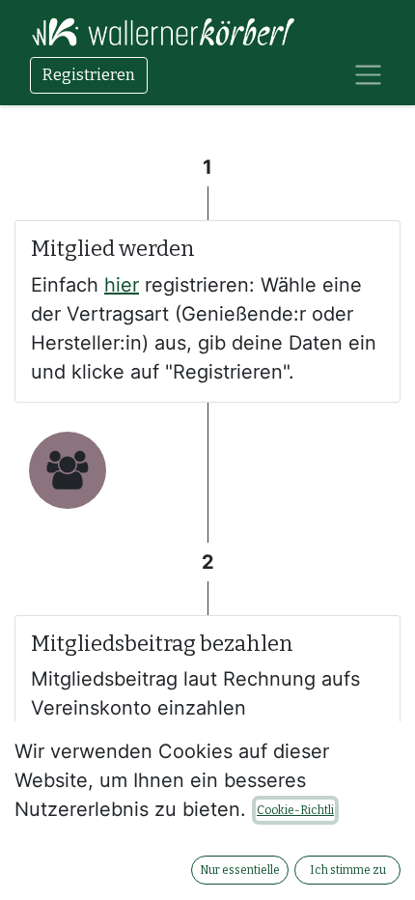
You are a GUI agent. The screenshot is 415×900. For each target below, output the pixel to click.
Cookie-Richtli (295, 810)
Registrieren (88, 75)
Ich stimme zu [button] (348, 870)
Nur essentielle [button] (240, 870)
